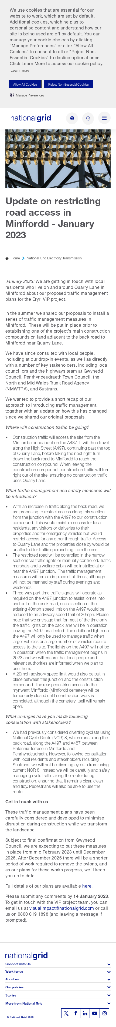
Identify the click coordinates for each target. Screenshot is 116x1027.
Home (15, 257)
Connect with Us (17, 963)
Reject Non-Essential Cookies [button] (68, 84)
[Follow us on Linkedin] (85, 1013)
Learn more (20, 69)
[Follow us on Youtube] (95, 1013)
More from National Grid (23, 1003)
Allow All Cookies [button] (25, 84)
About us (12, 978)
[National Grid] (31, 118)
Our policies (14, 986)
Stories (10, 995)
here (86, 885)
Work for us (14, 971)
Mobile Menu (104, 118)
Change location (88, 118)
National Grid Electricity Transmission (54, 257)
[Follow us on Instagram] (104, 1013)
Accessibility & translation (72, 118)
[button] (27, 95)
